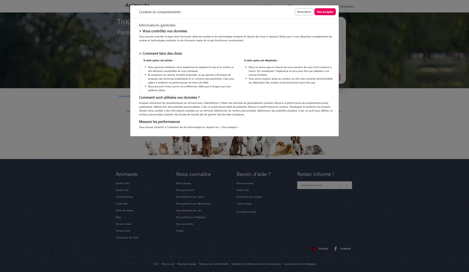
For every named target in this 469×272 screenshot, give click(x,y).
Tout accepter (325, 12)
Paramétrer (304, 12)
